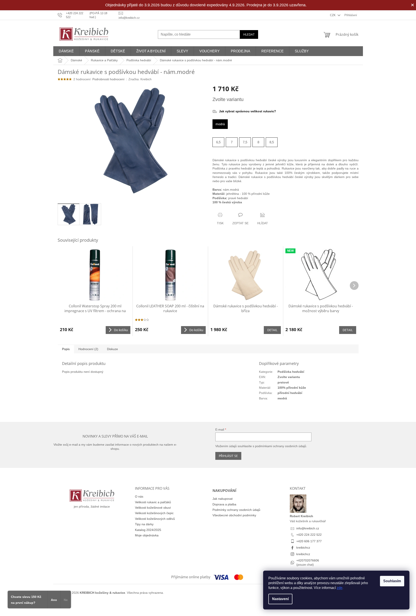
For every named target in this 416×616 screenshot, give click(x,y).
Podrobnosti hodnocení (108, 79)
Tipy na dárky (144, 524)
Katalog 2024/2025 (148, 530)
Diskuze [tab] (112, 349)
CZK (333, 15)
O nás (139, 496)
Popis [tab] (66, 349)
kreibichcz (303, 547)
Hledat (249, 34)
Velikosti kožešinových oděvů (155, 518)
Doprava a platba (224, 504)
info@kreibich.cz (307, 528)
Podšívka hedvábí (291, 371)
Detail (272, 330)
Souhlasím (392, 581)
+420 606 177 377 (309, 541)
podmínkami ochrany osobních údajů (280, 446)
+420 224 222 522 (309, 534)
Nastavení (280, 599)
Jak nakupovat (222, 498)
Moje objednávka (147, 535)
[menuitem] (66, 51)
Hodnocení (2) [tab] (88, 349)
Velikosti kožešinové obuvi (153, 507)
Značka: (140, 79)
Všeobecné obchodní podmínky (234, 515)
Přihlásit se (228, 456)
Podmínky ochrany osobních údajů (236, 510)
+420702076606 (307, 560)
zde (339, 588)
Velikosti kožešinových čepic (154, 513)
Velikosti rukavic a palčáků (153, 502)
